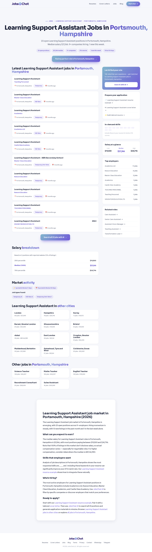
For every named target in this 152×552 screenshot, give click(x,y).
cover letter (55, 506)
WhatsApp (97, 542)
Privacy (81, 542)
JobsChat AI (98, 489)
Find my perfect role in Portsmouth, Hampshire (76, 59)
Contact (89, 542)
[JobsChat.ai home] (20, 3)
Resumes (92, 4)
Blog (121, 4)
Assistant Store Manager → (115, 224)
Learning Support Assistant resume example (73, 503)
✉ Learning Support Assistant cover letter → (120, 109)
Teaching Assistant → (113, 229)
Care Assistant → (111, 214)
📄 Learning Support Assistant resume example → (119, 101)
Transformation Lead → (113, 234)
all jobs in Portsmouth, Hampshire (81, 512)
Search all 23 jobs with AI (55, 237)
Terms (75, 542)
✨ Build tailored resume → (115, 115)
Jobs (115, 4)
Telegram (107, 542)
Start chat (133, 4)
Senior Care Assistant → (114, 219)
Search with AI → (121, 84)
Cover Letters (104, 4)
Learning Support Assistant (69, 21)
